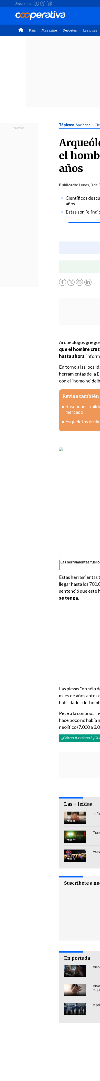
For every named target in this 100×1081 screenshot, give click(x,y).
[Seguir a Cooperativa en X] (42, 3)
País (32, 30)
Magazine (49, 30)
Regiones (90, 30)
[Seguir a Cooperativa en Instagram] (49, 3)
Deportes (70, 30)
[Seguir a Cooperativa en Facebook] (36, 3)
